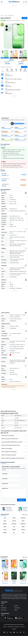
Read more (13, 387)
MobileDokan (21, 624)
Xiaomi (14, 517)
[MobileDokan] (14, 2)
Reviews (16, 605)
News (2, 605)
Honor (3, 71)
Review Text (5, 488)
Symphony (23, 523)
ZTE (14, 526)
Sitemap (14, 628)
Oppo (5, 520)
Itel (14, 532)
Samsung (23, 517)
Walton (14, 529)
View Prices (24, 67)
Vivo (5, 517)
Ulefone (5, 532)
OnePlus (23, 529)
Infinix (23, 526)
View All (24, 514)
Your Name (5, 473)
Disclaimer (17, 626)
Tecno (4, 526)
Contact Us (22, 626)
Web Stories (3, 609)
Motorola (14, 523)
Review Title (5, 483)
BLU (23, 532)
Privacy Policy (11, 626)
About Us (5, 626)
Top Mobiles (3, 607)
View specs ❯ (9, 510)
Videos (15, 609)
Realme (5, 523)
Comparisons (17, 607)
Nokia (5, 529)
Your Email (5, 478)
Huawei (14, 520)
